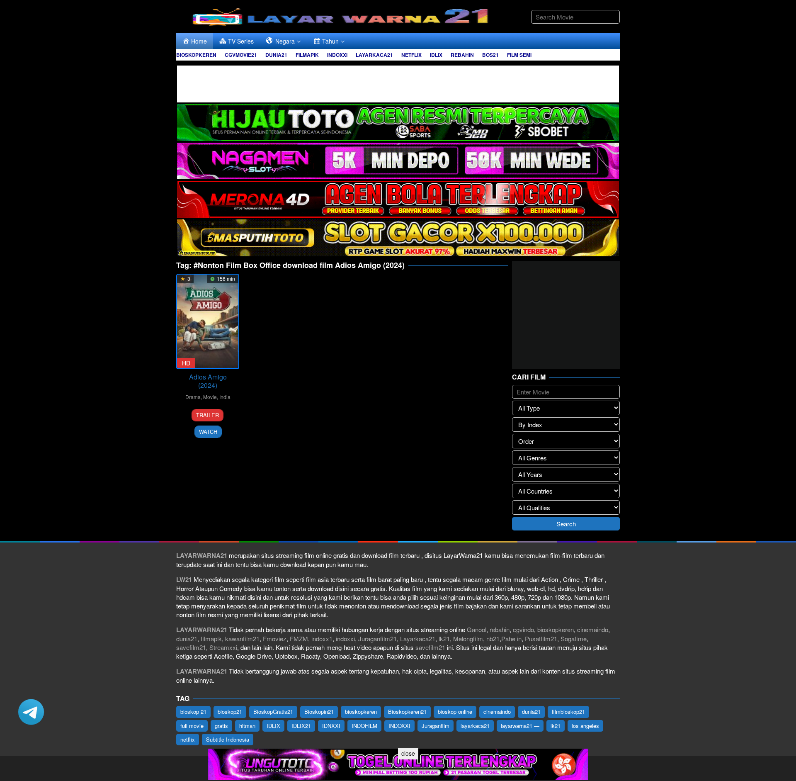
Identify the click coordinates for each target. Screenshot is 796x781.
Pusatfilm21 (541, 638)
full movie (192, 726)
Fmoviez (274, 638)
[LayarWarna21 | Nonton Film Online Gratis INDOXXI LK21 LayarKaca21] (342, 15)
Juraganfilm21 (377, 638)
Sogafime (574, 638)
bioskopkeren (555, 629)
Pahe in (511, 638)
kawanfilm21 (242, 638)
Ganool (476, 629)
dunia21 (186, 638)
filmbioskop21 (568, 711)
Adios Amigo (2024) (208, 381)
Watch (208, 432)
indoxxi (345, 638)
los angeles (585, 726)
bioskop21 (230, 711)
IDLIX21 (301, 726)
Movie (210, 396)
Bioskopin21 (319, 711)
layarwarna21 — (520, 726)
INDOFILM (364, 726)
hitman (247, 726)
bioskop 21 (193, 711)
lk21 (444, 638)
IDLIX (273, 726)
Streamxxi (223, 647)
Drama (193, 396)
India (225, 396)
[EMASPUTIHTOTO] (398, 237)
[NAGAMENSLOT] (398, 160)
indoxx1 (321, 638)
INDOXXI (399, 726)
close (408, 753)
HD (186, 363)
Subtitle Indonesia (227, 739)
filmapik (211, 638)
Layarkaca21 (417, 638)
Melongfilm (468, 638)
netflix (187, 739)
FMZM (299, 638)
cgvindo (523, 629)
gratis (221, 726)
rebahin (500, 629)
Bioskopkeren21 (407, 711)
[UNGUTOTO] (398, 763)
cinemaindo (592, 629)
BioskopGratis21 (273, 711)
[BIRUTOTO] (398, 82)
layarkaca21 (475, 726)
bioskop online (455, 711)
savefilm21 (191, 647)
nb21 (493, 638)
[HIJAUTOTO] (398, 121)
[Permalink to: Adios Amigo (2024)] (207, 321)
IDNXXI (331, 726)
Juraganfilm (435, 726)
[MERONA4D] (398, 198)
